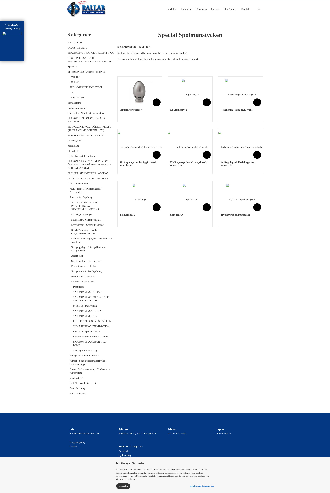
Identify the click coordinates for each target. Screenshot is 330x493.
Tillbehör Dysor (77, 97)
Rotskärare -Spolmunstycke (86, 331)
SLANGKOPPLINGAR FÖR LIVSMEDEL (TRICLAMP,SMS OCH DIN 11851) (89, 129)
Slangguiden (230, 9)
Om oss (215, 9)
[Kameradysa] (140, 197)
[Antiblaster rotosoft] (140, 92)
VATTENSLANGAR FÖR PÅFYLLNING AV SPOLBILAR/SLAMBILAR (85, 206)
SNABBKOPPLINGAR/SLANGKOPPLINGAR (90, 53)
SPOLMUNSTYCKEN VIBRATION (91, 326)
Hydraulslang (125, 455)
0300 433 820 (179, 433)
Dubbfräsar (78, 287)
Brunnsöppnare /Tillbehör (83, 266)
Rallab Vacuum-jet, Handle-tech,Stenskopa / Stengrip (84, 232)
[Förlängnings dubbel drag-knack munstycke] (190, 144)
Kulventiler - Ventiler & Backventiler (86, 113)
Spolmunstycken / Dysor (83, 281)
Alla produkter (75, 42)
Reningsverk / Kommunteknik (84, 355)
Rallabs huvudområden (79, 183)
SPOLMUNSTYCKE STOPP (87, 311)
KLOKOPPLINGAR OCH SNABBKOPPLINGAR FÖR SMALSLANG (90, 60)
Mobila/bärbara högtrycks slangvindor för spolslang (91, 240)
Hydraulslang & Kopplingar (81, 156)
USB (72, 92)
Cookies (73, 446)
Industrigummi (75, 140)
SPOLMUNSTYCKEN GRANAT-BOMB (90, 344)
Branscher (186, 9)
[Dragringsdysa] (190, 92)
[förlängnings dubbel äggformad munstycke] (140, 144)
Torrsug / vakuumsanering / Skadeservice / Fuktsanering (90, 371)
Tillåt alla (123, 486)
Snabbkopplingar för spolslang (86, 261)
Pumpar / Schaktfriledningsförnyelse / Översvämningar (88, 363)
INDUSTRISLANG (77, 47)
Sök (258, 9)
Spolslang (72, 66)
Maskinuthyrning (78, 393)
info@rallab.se (224, 433)
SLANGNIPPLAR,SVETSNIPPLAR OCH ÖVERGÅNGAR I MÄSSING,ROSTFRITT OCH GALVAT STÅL (89, 164)
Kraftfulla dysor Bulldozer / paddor (90, 336)
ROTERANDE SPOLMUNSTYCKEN (92, 321)
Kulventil (123, 451)
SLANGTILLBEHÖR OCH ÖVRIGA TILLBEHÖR (86, 120)
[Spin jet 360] (190, 197)
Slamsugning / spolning (81, 197)
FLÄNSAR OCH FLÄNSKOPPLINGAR (88, 178)
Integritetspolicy (77, 442)
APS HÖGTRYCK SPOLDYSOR (86, 87)
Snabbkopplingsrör (77, 108)
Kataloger (201, 9)
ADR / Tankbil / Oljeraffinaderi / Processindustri (86, 190)
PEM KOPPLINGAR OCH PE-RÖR (86, 135)
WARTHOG (75, 77)
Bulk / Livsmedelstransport (83, 383)
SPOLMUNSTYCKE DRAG (87, 292)
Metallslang (73, 145)
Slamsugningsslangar (81, 214)
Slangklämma (74, 102)
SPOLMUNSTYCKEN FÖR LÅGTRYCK (88, 173)
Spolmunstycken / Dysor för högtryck (86, 72)
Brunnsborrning (77, 388)
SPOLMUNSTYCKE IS (85, 316)
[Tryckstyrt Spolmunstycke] (240, 197)
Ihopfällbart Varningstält (83, 276)
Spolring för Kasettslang (85, 350)
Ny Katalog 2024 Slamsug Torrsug (12, 27)
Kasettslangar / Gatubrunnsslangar (87, 225)
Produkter (172, 9)
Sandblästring (76, 378)
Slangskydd (73, 151)
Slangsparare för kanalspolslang (86, 271)
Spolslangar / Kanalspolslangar (86, 219)
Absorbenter (77, 256)
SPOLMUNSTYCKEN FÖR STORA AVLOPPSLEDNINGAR (91, 299)
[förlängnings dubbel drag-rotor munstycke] (240, 144)
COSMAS (74, 82)
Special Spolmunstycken (85, 305)
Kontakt (245, 9)
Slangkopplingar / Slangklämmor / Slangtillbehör (88, 249)
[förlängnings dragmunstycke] (240, 92)
